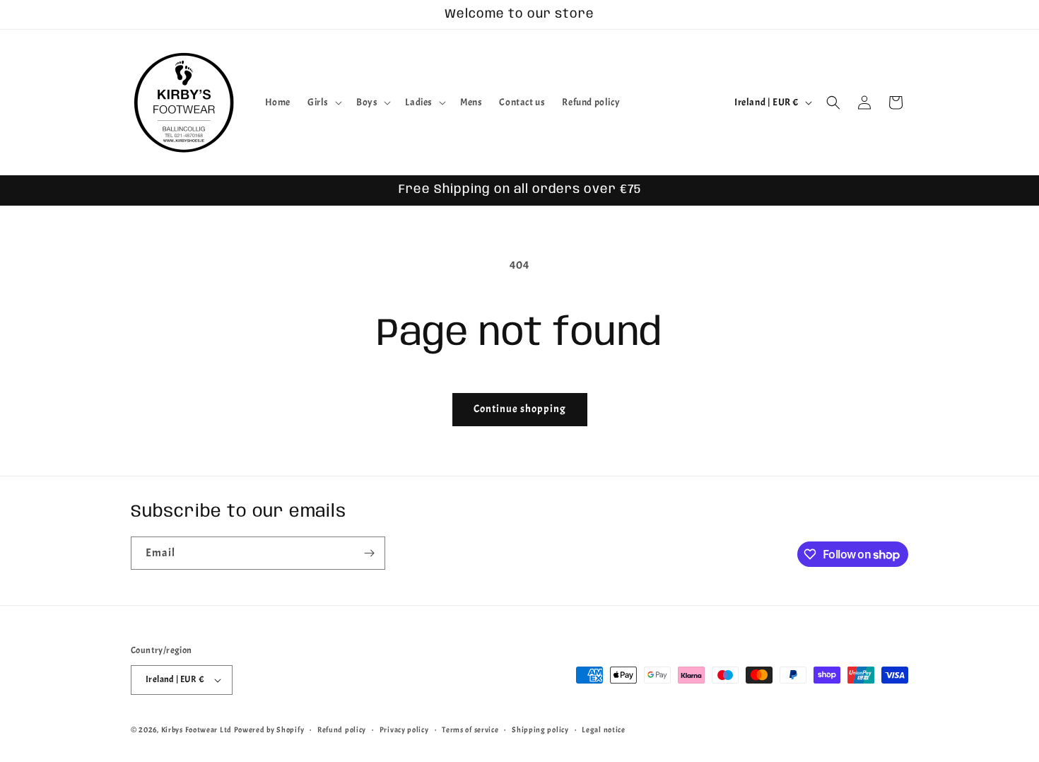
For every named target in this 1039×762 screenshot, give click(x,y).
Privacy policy (404, 729)
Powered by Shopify (269, 729)
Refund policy (341, 729)
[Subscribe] (369, 553)
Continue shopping (520, 409)
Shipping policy (540, 729)
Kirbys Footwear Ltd (196, 729)
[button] (323, 102)
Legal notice (603, 729)
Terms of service (470, 729)
